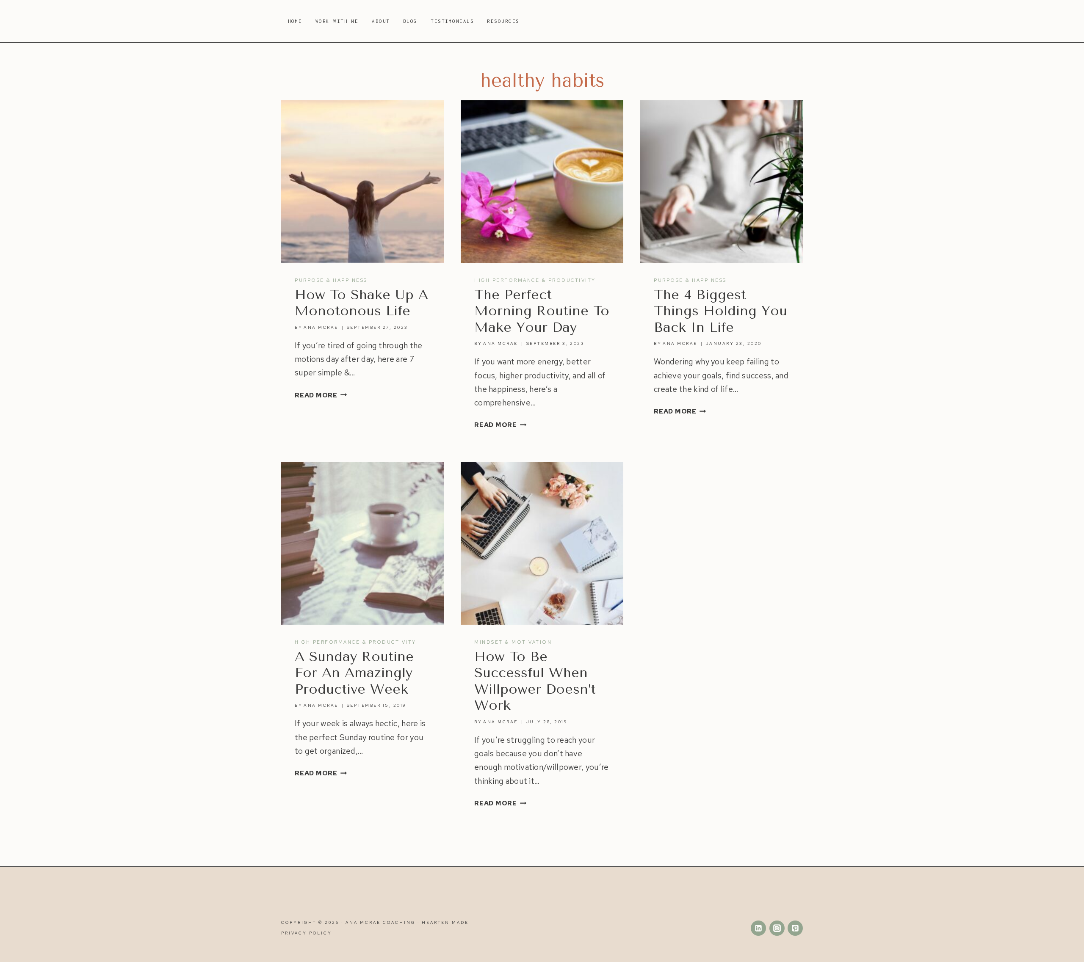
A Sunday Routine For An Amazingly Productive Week (354, 673)
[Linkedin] (758, 928)
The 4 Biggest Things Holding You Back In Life (720, 311)
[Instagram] (777, 928)
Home (295, 21)
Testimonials (452, 21)
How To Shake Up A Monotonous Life (361, 303)
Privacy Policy (306, 933)
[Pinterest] (795, 928)
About (381, 21)
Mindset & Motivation (513, 642)
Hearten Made (445, 922)
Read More (321, 395)
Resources (503, 21)
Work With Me (337, 21)
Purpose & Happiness (331, 280)
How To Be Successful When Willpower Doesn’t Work (535, 681)
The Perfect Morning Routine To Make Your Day (541, 311)
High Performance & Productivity (535, 280)
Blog (410, 21)
